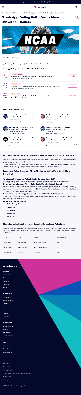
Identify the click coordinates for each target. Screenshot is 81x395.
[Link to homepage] (40, 7)
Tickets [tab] (6, 58)
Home (4, 13)
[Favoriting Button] (77, 17)
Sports (9, 13)
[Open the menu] (3, 7)
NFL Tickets (11, 217)
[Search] (76, 7)
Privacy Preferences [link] (9, 380)
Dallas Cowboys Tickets (15, 204)
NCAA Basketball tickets (60, 164)
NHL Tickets (11, 210)
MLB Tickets (11, 207)
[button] (5, 63)
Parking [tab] (15, 58)
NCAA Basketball (19, 13)
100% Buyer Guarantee (48, 2)
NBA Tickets (11, 213)
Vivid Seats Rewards (38, 167)
